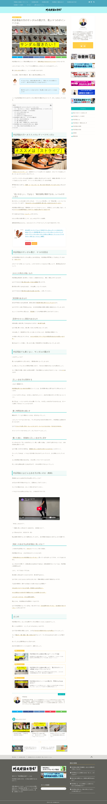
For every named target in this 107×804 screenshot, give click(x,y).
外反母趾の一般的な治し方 (58, 2)
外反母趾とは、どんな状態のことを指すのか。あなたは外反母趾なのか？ (83, 784)
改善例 (75, 133)
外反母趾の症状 (35, 2)
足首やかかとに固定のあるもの (24, 115)
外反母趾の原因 (45, 2)
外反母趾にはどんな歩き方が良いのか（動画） (26, 124)
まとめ (16, 127)
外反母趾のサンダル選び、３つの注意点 (24, 110)
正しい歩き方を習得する (23, 119)
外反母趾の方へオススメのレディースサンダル (26, 107)
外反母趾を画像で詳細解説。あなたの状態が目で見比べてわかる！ (83, 768)
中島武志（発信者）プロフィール (21, 2)
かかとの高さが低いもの (23, 112)
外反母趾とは (76, 119)
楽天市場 (28, 243)
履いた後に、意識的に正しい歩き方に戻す (27, 122)
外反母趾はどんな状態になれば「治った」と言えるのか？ (83, 773)
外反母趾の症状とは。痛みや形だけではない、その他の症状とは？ (83, 790)
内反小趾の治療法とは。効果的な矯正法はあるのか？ (83, 779)
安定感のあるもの (21, 114)
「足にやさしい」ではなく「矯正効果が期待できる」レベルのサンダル (34, 108)
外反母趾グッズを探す (18, 4)
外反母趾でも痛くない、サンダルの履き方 (25, 117)
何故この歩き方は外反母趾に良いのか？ (27, 125)
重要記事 (75, 136)
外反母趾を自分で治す (72, 2)
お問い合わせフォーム (39, 4)
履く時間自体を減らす (22, 120)
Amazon (34, 243)
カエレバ (33, 240)
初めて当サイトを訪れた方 (80, 112)
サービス (29, 4)
